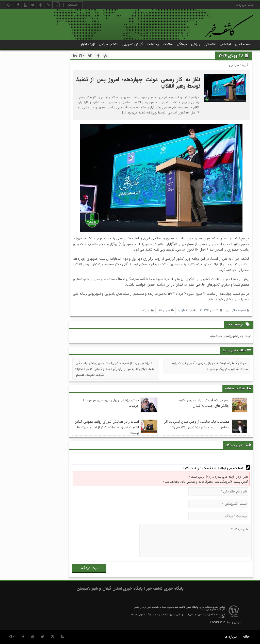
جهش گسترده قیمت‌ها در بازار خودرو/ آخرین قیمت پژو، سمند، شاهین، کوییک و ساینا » (210, 366)
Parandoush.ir (217, 622)
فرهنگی (182, 44)
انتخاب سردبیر (108, 44)
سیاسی (234, 65)
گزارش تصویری (132, 44)
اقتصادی (210, 44)
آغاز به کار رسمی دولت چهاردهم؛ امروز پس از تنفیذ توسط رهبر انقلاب (138, 82)
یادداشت (153, 44)
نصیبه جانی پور (236, 310)
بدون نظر (163, 310)
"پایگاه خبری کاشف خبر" (186, 607)
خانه (250, 5)
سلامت (168, 44)
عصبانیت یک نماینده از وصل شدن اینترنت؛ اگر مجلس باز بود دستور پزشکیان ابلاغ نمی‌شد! (196, 424)
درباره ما (241, 5)
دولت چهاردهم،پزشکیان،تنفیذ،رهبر (230, 336)
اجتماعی (225, 44)
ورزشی (195, 44)
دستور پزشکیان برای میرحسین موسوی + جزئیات (111, 402)
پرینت (146, 310)
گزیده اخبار (88, 44)
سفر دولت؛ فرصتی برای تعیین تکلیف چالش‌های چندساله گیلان (203, 402)
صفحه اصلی (243, 44)
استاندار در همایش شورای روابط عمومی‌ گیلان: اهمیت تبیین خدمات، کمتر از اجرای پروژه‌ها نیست (106, 427)
